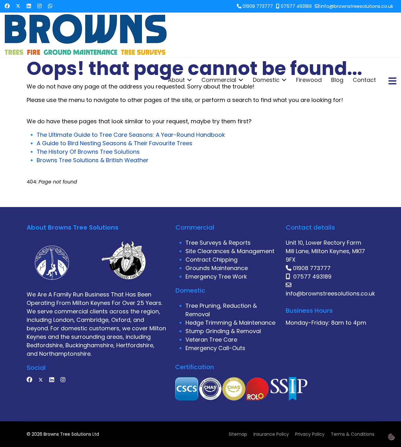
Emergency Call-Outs (215, 348)
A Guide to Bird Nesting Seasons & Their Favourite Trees (114, 143)
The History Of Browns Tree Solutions (88, 152)
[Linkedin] (29, 6)
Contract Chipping (211, 259)
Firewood (309, 80)
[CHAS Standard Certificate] (210, 388)
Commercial (218, 80)
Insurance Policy (271, 434)
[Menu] (392, 81)
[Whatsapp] (50, 6)
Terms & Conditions (352, 434)
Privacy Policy (310, 434)
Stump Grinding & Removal (223, 331)
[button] (391, 436)
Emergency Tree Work (216, 276)
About (176, 80)
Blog (337, 80)
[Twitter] (18, 6)
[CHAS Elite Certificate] (234, 388)
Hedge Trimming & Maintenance (230, 323)
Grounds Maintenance (216, 268)
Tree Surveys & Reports (218, 243)
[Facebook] (7, 6)
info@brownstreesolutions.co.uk (356, 6)
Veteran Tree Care (211, 339)
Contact (364, 80)
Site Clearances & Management (229, 251)
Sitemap (238, 434)
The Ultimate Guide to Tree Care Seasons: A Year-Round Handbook (131, 135)
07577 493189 (296, 6)
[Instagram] (39, 6)
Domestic (266, 80)
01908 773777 (257, 6)
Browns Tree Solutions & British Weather (92, 160)
